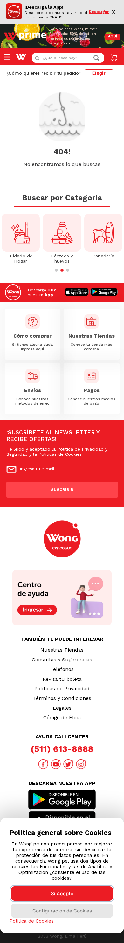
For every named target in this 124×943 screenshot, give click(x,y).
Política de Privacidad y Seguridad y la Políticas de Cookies (56, 452)
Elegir (99, 73)
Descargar (99, 12)
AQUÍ (112, 36)
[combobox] (68, 58)
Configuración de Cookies (62, 911)
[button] (56, 270)
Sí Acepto (62, 894)
